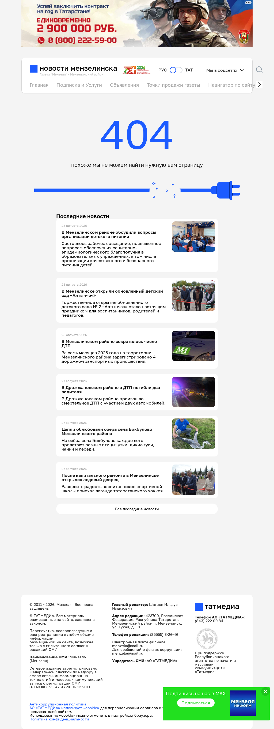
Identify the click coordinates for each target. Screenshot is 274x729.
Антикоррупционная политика (57, 704)
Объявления (124, 85)
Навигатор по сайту (231, 85)
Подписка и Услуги (79, 85)
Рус (162, 70)
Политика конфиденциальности (59, 719)
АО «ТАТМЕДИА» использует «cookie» (64, 707)
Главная (39, 85)
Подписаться (195, 702)
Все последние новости (137, 509)
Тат (189, 70)
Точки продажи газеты (173, 85)
